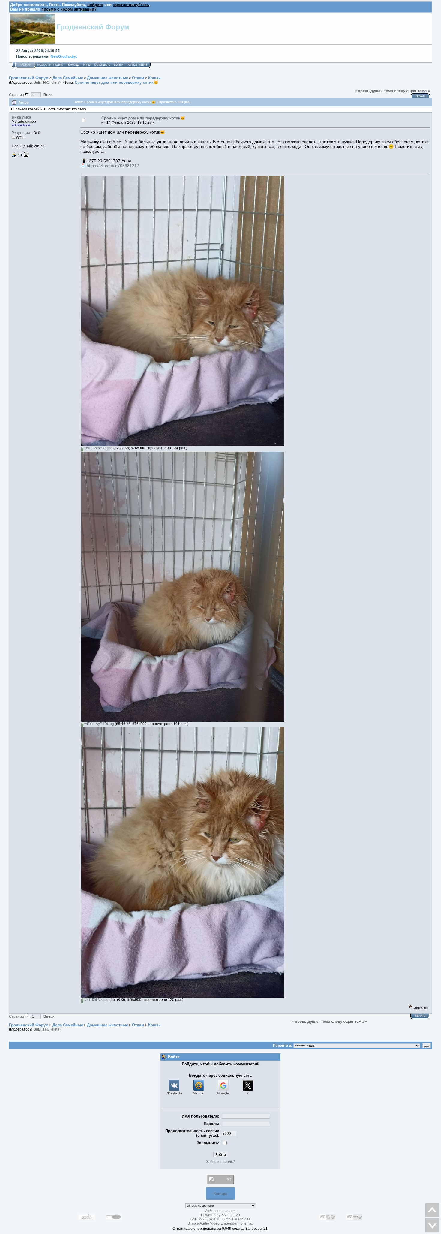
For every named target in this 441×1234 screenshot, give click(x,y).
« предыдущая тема (374, 91)
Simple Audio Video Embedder (213, 1223)
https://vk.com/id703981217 (113, 165)
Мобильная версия (220, 1211)
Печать (421, 96)
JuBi (37, 82)
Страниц (17, 95)
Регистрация (137, 64)
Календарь (102, 64)
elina (55, 82)
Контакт (221, 1193)
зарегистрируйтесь (131, 4)
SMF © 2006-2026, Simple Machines (220, 1219)
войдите (95, 4)
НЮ (46, 82)
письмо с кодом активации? (69, 9)
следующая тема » (412, 91)
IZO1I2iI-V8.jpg (96, 1000)
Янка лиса (21, 117)
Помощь (73, 64)
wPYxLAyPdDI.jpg (98, 724)
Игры (87, 64)
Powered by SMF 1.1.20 (220, 1215)
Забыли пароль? (220, 1162)
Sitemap (247, 1223)
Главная (25, 64)
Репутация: (21, 133)
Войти (118, 64)
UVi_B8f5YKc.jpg (97, 448)
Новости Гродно (50, 64)
